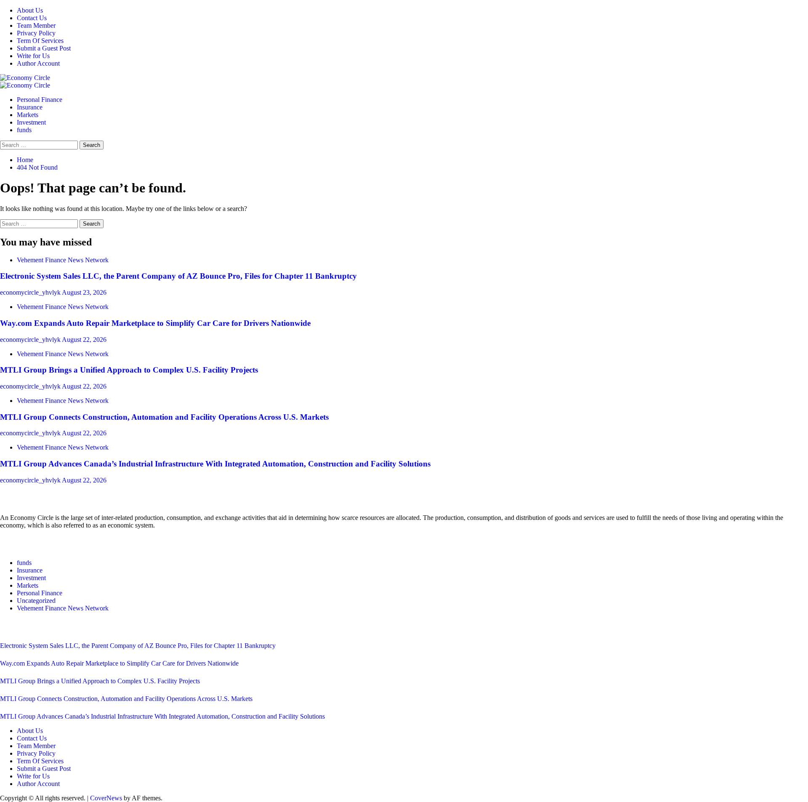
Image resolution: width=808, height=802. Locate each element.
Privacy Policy (36, 33)
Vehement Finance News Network (63, 260)
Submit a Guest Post (44, 48)
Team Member (36, 25)
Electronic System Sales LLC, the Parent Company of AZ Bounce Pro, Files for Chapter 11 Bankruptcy (178, 276)
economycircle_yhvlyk (31, 292)
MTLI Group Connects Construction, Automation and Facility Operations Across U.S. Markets (164, 417)
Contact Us (32, 17)
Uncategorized (36, 600)
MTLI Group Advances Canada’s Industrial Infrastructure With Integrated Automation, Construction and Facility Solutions (215, 463)
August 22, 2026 (84, 339)
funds (24, 129)
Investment (31, 122)
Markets (27, 114)
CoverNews (106, 798)
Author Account (38, 63)
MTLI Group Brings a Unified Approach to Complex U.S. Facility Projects (129, 369)
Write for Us (33, 55)
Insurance (30, 107)
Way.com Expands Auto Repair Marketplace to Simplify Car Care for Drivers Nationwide (155, 323)
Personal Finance (39, 99)
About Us (30, 10)
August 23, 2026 (84, 292)
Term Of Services (40, 40)
